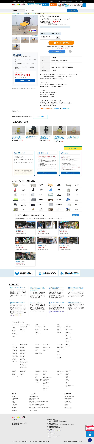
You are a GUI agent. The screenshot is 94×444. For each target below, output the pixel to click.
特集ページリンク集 (68, 407)
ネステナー (67, 382)
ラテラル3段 (22, 355)
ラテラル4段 (22, 356)
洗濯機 (44, 373)
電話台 (36, 350)
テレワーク (45, 371)
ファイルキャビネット (24, 364)
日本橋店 (13, 402)
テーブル (21, 373)
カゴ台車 (67, 380)
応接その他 (59, 332)
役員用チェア (14, 373)
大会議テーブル (68, 327)
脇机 (44, 327)
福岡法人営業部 (14, 410)
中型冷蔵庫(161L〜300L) (47, 377)
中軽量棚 (67, 373)
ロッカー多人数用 (15, 356)
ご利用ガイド (52, 1)
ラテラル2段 (22, 353)
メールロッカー (14, 358)
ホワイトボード (37, 347)
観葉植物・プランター (39, 353)
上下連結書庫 (22, 350)
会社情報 (66, 405)
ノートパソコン (60, 373)
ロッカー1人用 (14, 345)
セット (36, 373)
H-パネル (58, 354)
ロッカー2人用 (14, 347)
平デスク (13, 327)
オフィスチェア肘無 (23, 327)
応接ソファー (59, 326)
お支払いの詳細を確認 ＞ (70, 172)
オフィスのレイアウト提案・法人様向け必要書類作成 (38, 401)
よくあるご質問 (58, 1)
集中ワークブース (38, 371)
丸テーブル (67, 332)
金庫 (35, 345)
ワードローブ (14, 359)
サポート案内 (67, 399)
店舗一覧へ (75, 215)
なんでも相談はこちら (57, 51)
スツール (36, 332)
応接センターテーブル (61, 327)
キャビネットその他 (23, 367)
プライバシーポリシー (33, 441)
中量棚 (67, 374)
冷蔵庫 (44, 376)
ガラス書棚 (22, 358)
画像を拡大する (35, 35)
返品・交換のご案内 (68, 402)
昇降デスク (14, 333)
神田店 (13, 399)
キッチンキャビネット (24, 361)
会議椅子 (56, 108)
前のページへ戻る (73, 148)
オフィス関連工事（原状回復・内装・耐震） (37, 404)
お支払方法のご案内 (68, 398)
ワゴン (44, 326)
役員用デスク (14, 371)
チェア (21, 376)
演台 (66, 335)
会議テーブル (68, 326)
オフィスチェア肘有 (23, 326)
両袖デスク (14, 330)
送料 (69, 1)
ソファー (44, 345)
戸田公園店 (14, 396)
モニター (58, 374)
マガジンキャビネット (24, 362)
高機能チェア (22, 329)
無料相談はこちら (25, 80)
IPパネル (58, 352)
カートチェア (65, 108)
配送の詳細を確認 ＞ (47, 172)
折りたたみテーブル (69, 329)
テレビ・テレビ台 (46, 386)
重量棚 (67, 376)
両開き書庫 (22, 347)
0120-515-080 (22, 75)
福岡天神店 (14, 407)
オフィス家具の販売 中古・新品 (34, 396)
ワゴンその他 (45, 329)
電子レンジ (45, 380)
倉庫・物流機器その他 (69, 385)
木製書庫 (13, 374)
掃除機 (44, 374)
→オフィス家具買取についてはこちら (56, 312)
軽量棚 (67, 371)
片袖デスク (14, 328)
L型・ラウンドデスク (15, 334)
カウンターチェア (38, 380)
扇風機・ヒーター (46, 388)
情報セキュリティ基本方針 (44, 441)
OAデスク (13, 331)
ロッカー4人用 (14, 350)
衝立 (58, 351)
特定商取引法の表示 (22, 441)
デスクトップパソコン (61, 371)
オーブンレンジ (46, 382)
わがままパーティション (61, 349)
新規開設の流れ (32, 399)
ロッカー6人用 (14, 353)
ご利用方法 (66, 404)
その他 (67, 338)
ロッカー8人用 (14, 355)
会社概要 (72, 1)
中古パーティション (60, 347)
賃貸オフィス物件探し (33, 410)
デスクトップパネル (60, 345)
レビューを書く (40, 116)
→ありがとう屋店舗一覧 (16, 315)
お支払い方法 (64, 1)
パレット (67, 383)
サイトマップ (14, 441)
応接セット (59, 329)
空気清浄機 (45, 383)
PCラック (13, 336)
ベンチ (44, 350)
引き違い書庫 (22, 345)
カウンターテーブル (46, 347)
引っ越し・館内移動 (32, 402)
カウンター (67, 341)
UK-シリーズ (59, 357)
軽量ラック (67, 386)
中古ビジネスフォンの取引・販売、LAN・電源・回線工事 (39, 407)
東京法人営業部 (14, 404)
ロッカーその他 (14, 361)
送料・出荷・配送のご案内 (69, 396)
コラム (81, 1)
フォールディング (69, 340)
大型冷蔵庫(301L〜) (46, 379)
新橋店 (13, 401)
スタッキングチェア (38, 327)
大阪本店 (13, 405)
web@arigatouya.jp (15, 424)
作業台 (67, 379)
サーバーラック (23, 365)
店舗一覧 (77, 1)
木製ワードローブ (15, 376)
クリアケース (22, 359)
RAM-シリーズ (59, 359)
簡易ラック (67, 377)
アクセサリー (22, 371)
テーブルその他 (68, 337)
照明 (44, 385)
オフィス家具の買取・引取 (34, 398)
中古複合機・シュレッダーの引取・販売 (36, 405)
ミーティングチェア (38, 326)
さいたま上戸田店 (15, 398)
